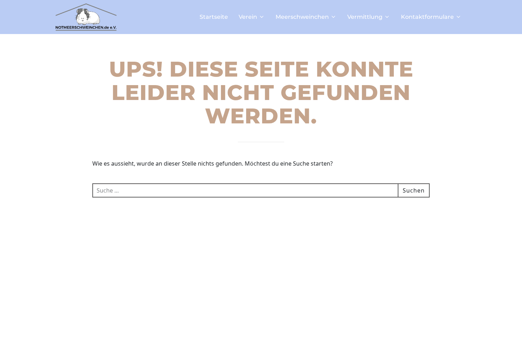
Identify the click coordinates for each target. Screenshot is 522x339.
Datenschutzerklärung (259, 324)
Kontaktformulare (427, 16)
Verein (248, 16)
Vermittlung (364, 16)
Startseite (214, 16)
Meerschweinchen (302, 16)
